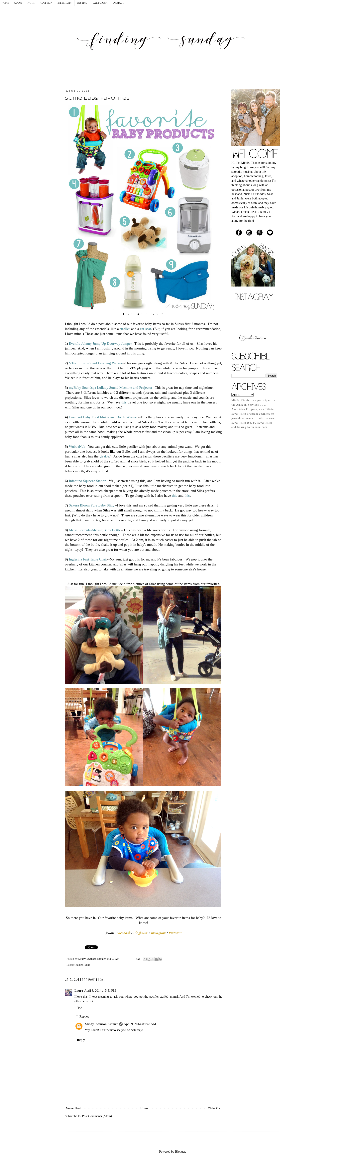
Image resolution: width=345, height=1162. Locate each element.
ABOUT (18, 2)
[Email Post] (137, 958)
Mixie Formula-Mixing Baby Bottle (95, 530)
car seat (145, 329)
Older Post (214, 1108)
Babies (79, 964)
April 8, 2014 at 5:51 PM (100, 990)
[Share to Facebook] (157, 959)
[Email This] (145, 959)
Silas (87, 964)
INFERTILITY (65, 2)
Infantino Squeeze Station (87, 481)
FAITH (31, 2)
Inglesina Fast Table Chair (88, 559)
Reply (78, 1007)
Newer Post (73, 1108)
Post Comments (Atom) (97, 1116)
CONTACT (118, 2)
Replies (84, 1016)
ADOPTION (46, 2)
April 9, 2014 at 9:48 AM (140, 1024)
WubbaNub (77, 447)
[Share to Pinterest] (160, 959)
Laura (78, 990)
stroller (125, 329)
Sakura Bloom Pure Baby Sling (91, 505)
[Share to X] (153, 959)
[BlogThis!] (149, 959)
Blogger (180, 1151)
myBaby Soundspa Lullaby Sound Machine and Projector (110, 388)
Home (144, 1108)
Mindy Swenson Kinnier (101, 1024)
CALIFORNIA (100, 2)
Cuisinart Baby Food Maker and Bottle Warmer (103, 417)
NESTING (82, 2)
